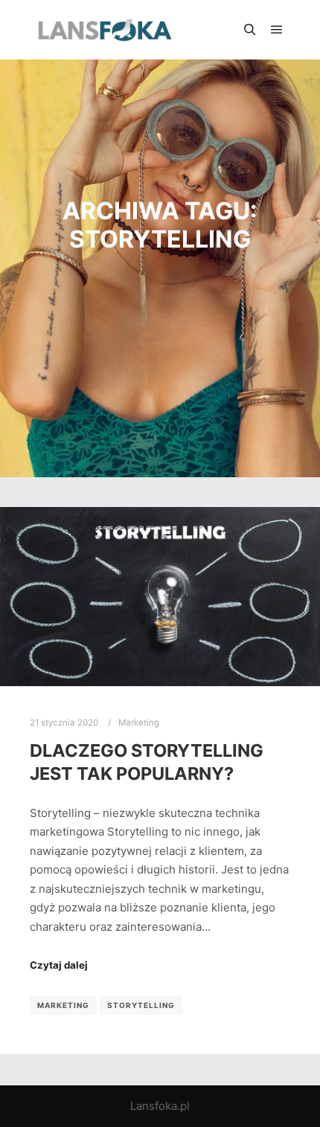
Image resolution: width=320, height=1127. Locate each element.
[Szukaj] (250, 29)
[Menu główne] (276, 29)
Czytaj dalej (59, 965)
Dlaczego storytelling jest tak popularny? (146, 762)
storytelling (141, 1005)
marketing (63, 1005)
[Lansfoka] (104, 29)
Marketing (138, 722)
